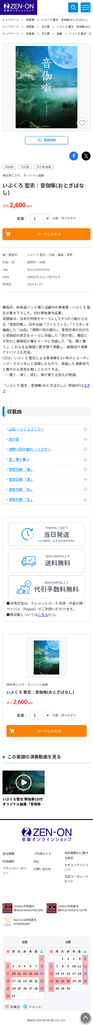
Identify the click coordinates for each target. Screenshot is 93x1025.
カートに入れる (49, 233)
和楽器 (30, 20)
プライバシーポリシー (14, 870)
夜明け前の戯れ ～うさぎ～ (30, 449)
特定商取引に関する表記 (76, 855)
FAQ (36, 861)
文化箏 (45, 26)
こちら (43, 614)
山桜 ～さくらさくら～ (26, 429)
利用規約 (8, 861)
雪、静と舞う (19, 459)
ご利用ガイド (42, 853)
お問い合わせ (42, 869)
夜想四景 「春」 (21, 469)
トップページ (10, 20)
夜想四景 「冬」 (21, 499)
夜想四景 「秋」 (21, 489)
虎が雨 (14, 439)
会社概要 (8, 853)
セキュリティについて (76, 867)
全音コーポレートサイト (76, 879)
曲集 (59, 33)
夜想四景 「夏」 (21, 479)
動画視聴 (50, 140)
